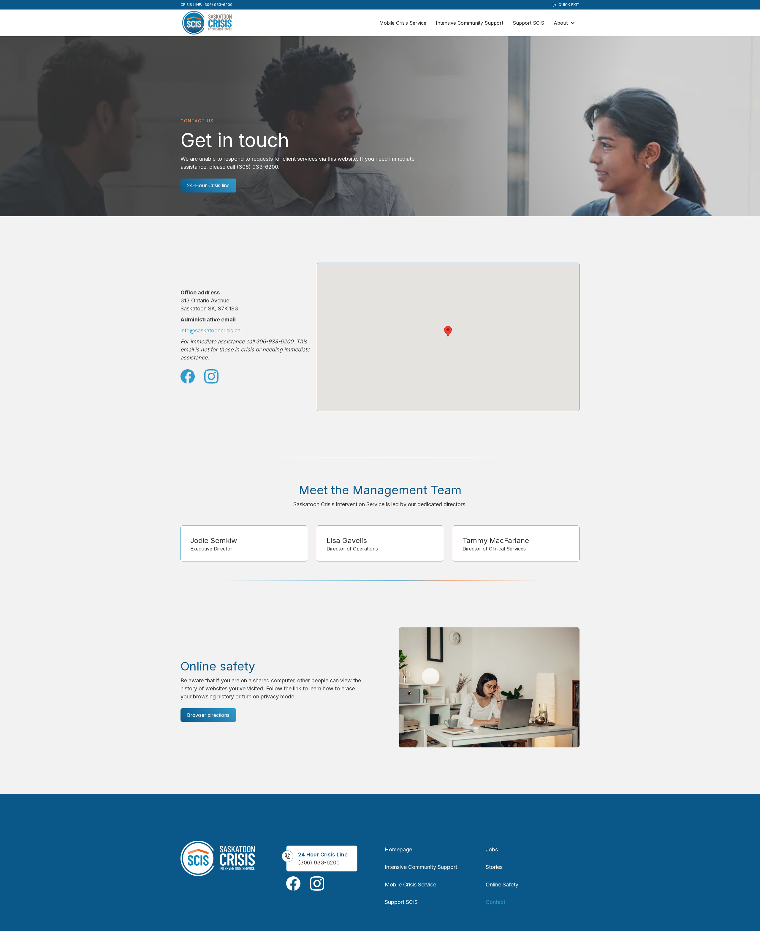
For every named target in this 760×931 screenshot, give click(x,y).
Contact (495, 902)
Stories (494, 867)
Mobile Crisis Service (402, 23)
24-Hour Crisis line (208, 185)
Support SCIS (528, 23)
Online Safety (502, 884)
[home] (207, 23)
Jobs (492, 849)
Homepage (398, 849)
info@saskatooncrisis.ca (210, 330)
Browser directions (208, 715)
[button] (564, 23)
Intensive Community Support (469, 23)
